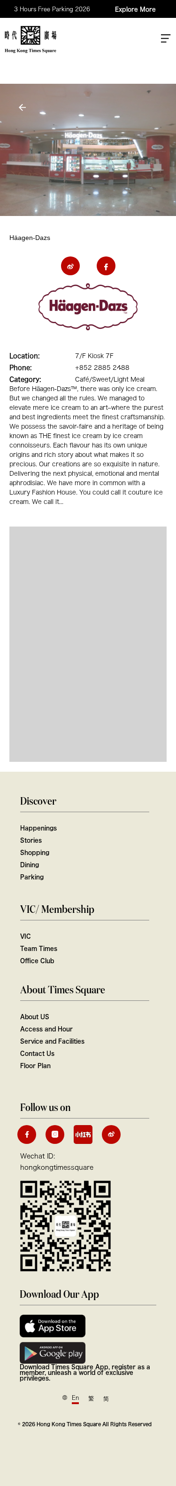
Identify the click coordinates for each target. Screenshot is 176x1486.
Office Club (37, 960)
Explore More (135, 9)
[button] (23, 107)
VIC (25, 936)
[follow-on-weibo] (111, 1134)
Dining (29, 864)
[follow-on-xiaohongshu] (83, 1134)
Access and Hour (46, 1028)
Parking (32, 876)
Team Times (38, 948)
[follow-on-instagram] (55, 1134)
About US (34, 1016)
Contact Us (37, 1053)
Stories (31, 840)
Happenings (38, 828)
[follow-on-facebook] (26, 1134)
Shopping (34, 852)
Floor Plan (35, 1065)
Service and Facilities (52, 1041)
